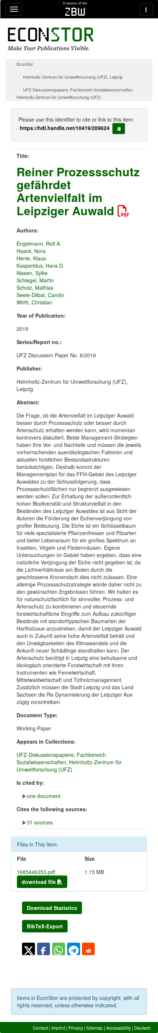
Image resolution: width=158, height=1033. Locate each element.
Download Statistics (52, 907)
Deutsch (142, 1028)
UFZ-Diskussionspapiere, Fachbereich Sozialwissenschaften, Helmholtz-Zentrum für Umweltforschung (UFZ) (69, 762)
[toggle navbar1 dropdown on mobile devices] (14, 9)
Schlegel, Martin (35, 280)
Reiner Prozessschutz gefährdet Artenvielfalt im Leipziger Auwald (78, 191)
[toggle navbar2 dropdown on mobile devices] (146, 9)
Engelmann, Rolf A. (39, 243)
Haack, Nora (31, 250)
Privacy (75, 1028)
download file (39, 881)
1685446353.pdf (36, 871)
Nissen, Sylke (32, 273)
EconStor (25, 64)
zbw (75, 12)
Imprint (58, 1028)
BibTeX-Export (45, 926)
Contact (40, 1028)
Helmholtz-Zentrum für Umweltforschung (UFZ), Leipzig (72, 77)
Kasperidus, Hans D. (40, 265)
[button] (28, 949)
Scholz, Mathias (35, 287)
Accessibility (118, 1028)
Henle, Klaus (31, 258)
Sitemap (94, 1028)
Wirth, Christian (34, 302)
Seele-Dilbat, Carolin (40, 295)
